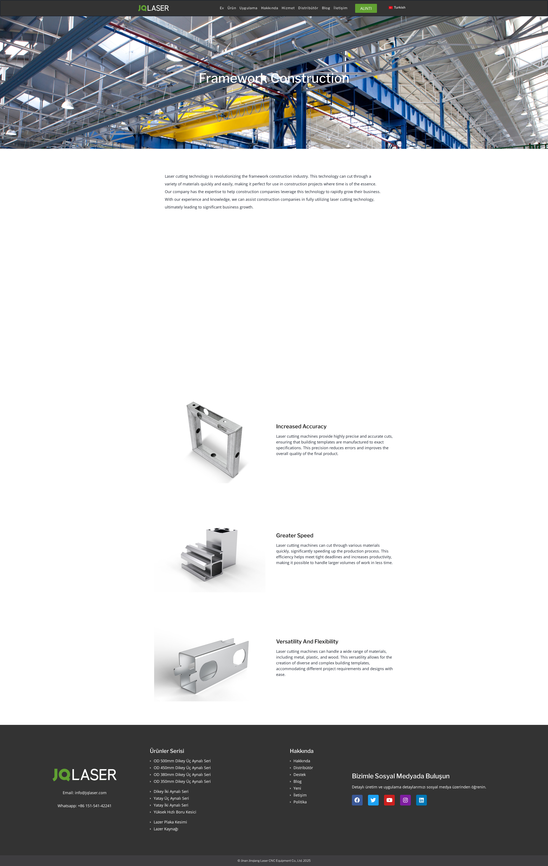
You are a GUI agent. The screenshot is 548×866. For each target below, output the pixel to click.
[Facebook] (357, 800)
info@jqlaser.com (91, 792)
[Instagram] (405, 800)
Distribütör (308, 8)
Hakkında (269, 8)
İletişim (341, 8)
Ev (222, 8)
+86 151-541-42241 (95, 805)
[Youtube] (389, 800)
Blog (326, 8)
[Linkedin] (421, 800)
